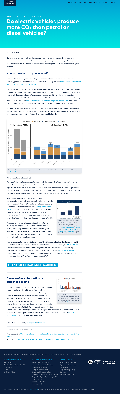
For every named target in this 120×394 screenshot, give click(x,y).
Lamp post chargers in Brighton (42, 365)
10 (34, 379)
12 (39, 379)
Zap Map (63, 372)
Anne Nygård (31, 323)
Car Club (82, 3)
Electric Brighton (12, 360)
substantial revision (66, 250)
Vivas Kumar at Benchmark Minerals (69, 227)
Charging (72, 3)
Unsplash (41, 323)
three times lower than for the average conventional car (47, 101)
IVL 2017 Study (72, 245)
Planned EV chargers (38, 382)
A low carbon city (37, 384)
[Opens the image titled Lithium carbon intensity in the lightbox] (69, 209)
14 (41, 379)
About (112, 3)
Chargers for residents (39, 367)
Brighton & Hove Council (68, 362)
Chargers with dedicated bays (41, 372)
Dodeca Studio (33, 389)
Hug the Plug (94, 3)
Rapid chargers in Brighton (40, 362)
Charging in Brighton (42, 360)
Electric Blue (64, 367)
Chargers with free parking (40, 370)
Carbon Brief (12, 171)
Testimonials (8, 367)
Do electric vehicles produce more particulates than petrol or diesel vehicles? (46, 339)
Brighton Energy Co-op (67, 370)
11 (36, 379)
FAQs (105, 3)
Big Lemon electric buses (68, 365)
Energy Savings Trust (67, 374)
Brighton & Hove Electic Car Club (14, 365)
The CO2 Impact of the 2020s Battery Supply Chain (68, 230)
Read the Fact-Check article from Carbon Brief (32, 265)
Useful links (66, 360)
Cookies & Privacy (10, 372)
